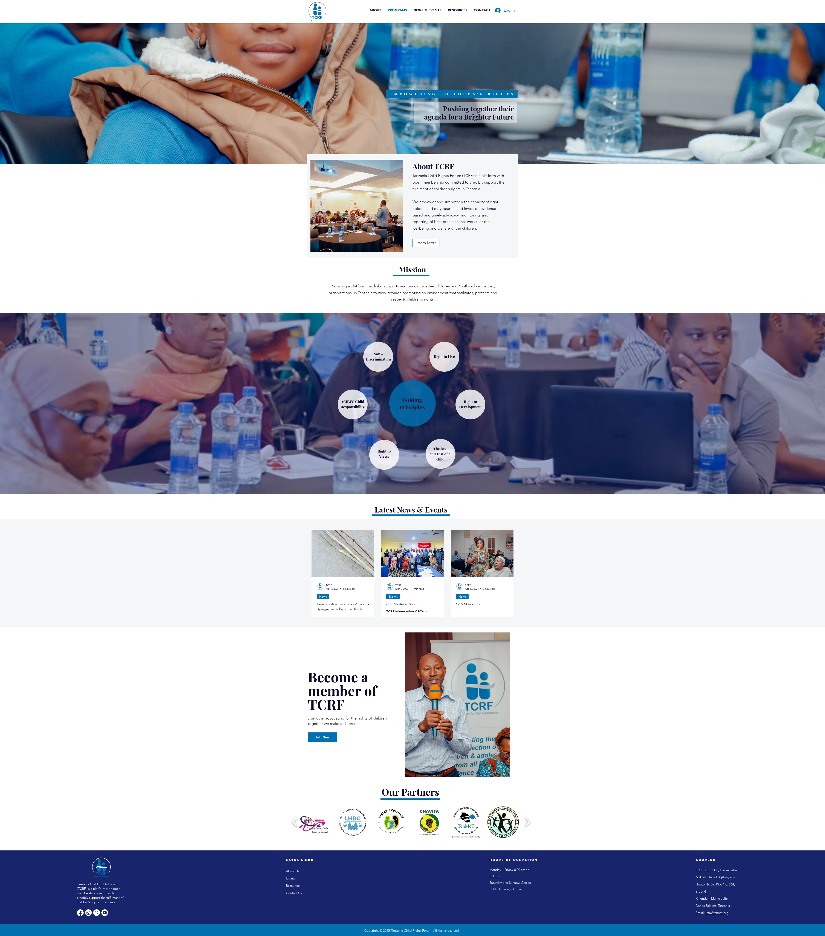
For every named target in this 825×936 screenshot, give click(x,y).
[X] (96, 912)
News (323, 596)
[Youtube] (104, 912)
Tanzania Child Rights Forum (411, 930)
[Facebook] (80, 912)
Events (393, 596)
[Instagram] (88, 912)
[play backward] (294, 822)
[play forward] (527, 822)
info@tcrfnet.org (717, 913)
